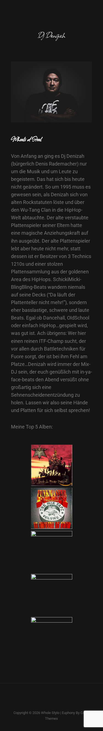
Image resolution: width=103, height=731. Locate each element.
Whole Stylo (50, 713)
